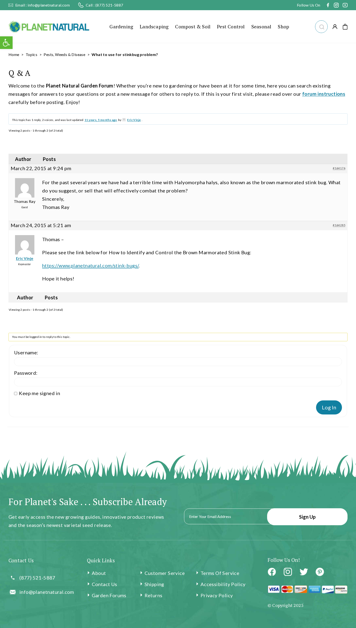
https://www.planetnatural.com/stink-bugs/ (90, 265)
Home (13, 54)
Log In (329, 407)
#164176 (339, 168)
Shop (283, 26)
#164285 (339, 225)
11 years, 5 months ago (101, 120)
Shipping (154, 584)
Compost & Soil (192, 26)
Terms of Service (220, 573)
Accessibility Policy (223, 584)
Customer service (165, 573)
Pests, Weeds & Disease (64, 54)
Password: (26, 372)
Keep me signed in (39, 393)
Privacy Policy (217, 595)
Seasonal (261, 26)
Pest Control (231, 26)
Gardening (121, 26)
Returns (154, 595)
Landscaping (154, 26)
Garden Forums (109, 595)
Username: (26, 352)
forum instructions (323, 94)
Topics (31, 54)
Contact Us (104, 584)
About (99, 573)
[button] (321, 26)
